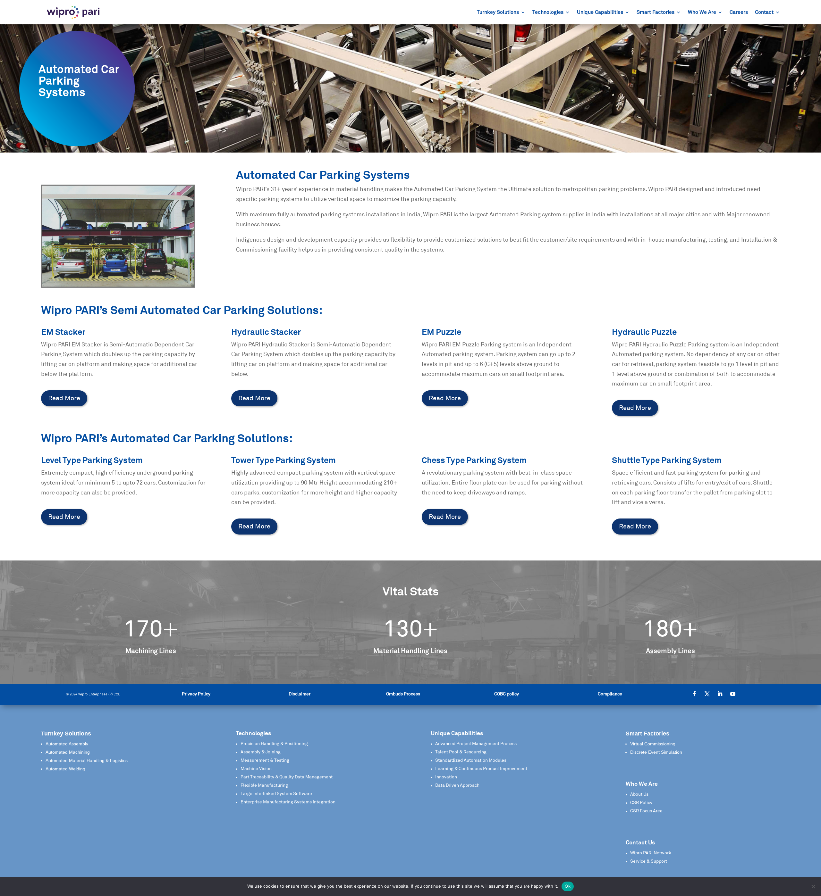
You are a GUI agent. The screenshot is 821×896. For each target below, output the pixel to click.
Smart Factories (655, 12)
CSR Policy (641, 803)
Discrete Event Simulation (656, 752)
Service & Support (648, 861)
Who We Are (702, 12)
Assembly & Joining (261, 752)
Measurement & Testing (265, 760)
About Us (639, 794)
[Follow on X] (707, 694)
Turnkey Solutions (498, 12)
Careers (739, 12)
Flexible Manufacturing (264, 785)
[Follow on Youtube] (733, 694)
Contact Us (640, 843)
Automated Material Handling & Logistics (87, 760)
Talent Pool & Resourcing (461, 752)
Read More (64, 398)
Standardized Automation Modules (470, 760)
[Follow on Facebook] (694, 694)
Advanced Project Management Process (476, 744)
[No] (813, 886)
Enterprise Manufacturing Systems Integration (288, 802)
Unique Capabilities (600, 12)
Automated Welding (65, 768)
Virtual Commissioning (652, 743)
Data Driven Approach (457, 785)
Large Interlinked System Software (276, 794)
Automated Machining (68, 752)
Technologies (547, 12)
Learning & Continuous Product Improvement (481, 769)
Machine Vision (256, 769)
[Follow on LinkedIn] (720, 694)
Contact (764, 12)
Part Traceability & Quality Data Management (287, 777)
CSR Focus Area (646, 811)
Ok (568, 886)
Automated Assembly (67, 743)
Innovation (446, 777)
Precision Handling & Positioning (274, 744)
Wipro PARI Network (650, 853)
